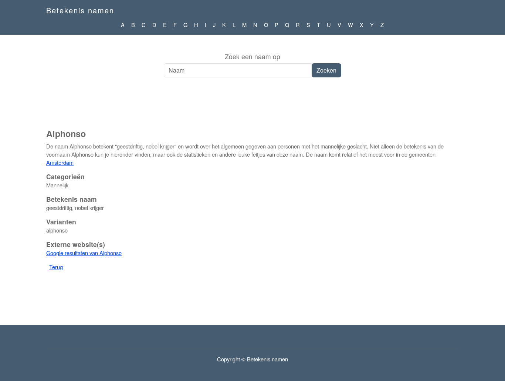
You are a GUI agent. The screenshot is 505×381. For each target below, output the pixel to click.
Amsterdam (60, 162)
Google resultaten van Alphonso (84, 253)
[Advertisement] (252, 107)
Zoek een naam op (252, 56)
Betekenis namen (80, 10)
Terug (56, 267)
